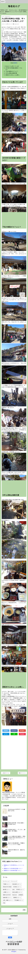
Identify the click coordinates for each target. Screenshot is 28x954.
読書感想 (21, 894)
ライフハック (6, 881)
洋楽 (4, 903)
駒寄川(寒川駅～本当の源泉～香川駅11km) (16, 823)
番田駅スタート (17, 897)
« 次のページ (5, 773)
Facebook (14, 730)
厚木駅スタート (20, 889)
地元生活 (14, 894)
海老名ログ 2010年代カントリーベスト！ (14, 865)
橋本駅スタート (7, 889)
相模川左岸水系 (7, 894)
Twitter (6, 730)
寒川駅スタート (17, 886)
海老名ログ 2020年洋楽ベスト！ (13, 870)
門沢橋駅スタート (19, 900)
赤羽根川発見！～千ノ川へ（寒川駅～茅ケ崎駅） (16, 830)
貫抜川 (10, 816)
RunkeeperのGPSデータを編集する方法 (16, 810)
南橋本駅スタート (7, 897)
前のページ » (22, 773)
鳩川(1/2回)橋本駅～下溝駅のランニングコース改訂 (16, 843)
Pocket (22, 734)
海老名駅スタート (16, 884)
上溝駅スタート (7, 892)
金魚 (13, 889)
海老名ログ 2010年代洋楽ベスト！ (13, 868)
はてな (5, 734)
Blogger (13, 951)
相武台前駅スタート (17, 892)
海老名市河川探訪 (7, 886)
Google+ (22, 730)
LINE (14, 734)
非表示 (15, 63)
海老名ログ (14, 6)
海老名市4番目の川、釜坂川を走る (16, 850)
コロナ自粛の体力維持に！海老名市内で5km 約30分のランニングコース (16, 838)
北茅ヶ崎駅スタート (8, 900)
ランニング (14, 881)
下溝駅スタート (7, 884)
